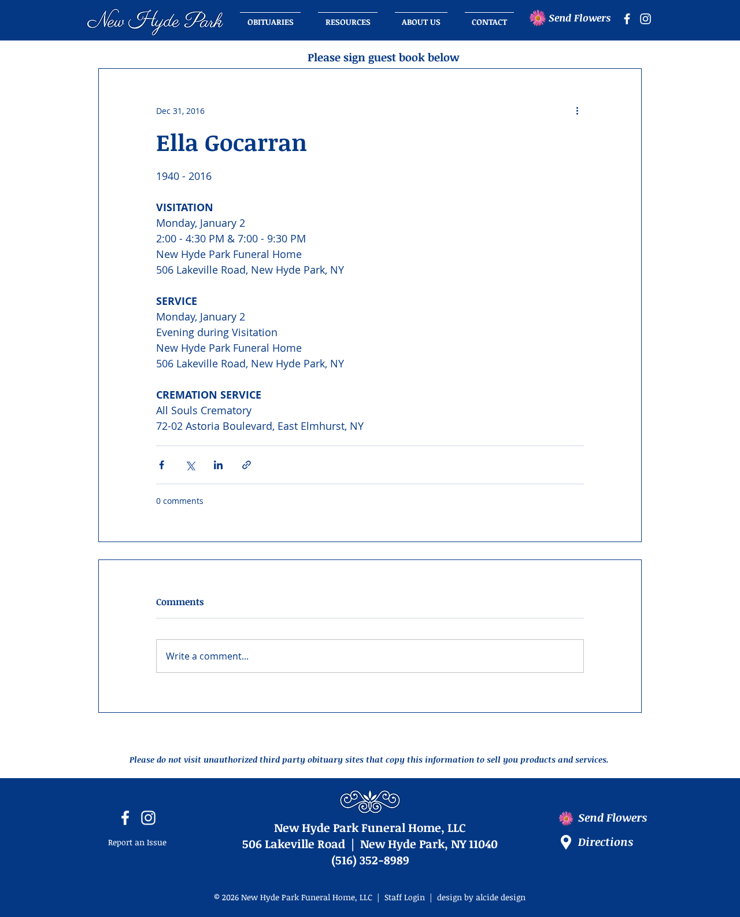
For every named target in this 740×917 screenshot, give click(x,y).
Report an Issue (137, 842)
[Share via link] (246, 464)
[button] (421, 16)
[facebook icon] (627, 19)
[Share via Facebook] (161, 464)
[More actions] (577, 110)
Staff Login (404, 897)
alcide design (501, 897)
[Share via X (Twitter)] (189, 464)
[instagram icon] (645, 19)
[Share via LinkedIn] (218, 464)
